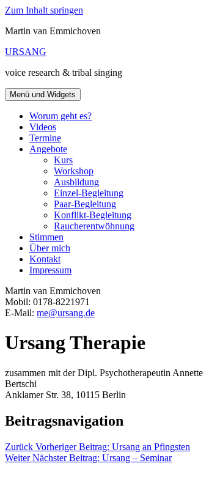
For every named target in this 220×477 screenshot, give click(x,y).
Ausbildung (76, 182)
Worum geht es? (60, 116)
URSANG (25, 51)
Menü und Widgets (43, 94)
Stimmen (46, 237)
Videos (42, 127)
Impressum (50, 270)
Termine (45, 138)
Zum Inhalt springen (44, 10)
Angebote (48, 149)
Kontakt (45, 259)
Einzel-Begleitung (88, 193)
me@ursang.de (66, 313)
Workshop (74, 171)
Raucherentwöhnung (94, 226)
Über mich (49, 248)
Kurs (63, 160)
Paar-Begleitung (85, 204)
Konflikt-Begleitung (92, 215)
